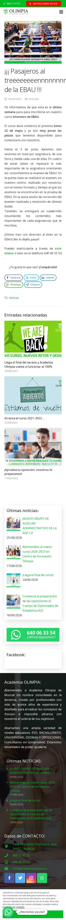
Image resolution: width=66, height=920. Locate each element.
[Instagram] (31, 878)
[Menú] (61, 11)
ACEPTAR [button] (33, 914)
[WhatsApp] (42, 878)
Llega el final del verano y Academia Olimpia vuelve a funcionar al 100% (28, 364)
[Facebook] (9, 878)
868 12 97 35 (13, 3)
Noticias (34, 99)
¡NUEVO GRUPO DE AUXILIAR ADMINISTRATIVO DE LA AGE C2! (32, 771)
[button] (8, 911)
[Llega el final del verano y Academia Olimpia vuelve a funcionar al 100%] (33, 340)
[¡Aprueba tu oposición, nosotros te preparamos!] (33, 447)
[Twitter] (20, 878)
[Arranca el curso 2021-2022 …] (33, 395)
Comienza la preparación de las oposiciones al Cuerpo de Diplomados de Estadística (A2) (31, 814)
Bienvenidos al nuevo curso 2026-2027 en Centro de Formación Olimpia (33, 786)
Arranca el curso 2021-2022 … (24, 418)
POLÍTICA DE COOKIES (13, 907)
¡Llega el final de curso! (25, 800)
